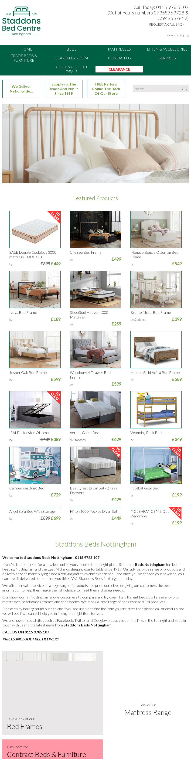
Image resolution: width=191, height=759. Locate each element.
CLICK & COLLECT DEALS (72, 69)
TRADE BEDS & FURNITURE (24, 57)
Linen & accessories (167, 49)
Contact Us (119, 58)
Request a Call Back (166, 24)
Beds (72, 49)
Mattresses (119, 49)
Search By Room (71, 58)
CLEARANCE (119, 69)
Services (167, 58)
